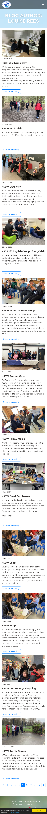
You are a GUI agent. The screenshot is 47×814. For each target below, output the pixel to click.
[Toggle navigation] (42, 4)
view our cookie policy (13, 812)
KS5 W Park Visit (12, 128)
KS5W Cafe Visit (11, 186)
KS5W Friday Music (13, 439)
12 (39, 785)
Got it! (39, 811)
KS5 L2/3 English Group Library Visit (23, 251)
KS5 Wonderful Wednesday (18, 310)
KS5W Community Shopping (19, 688)
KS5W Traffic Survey (14, 751)
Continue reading (11, 91)
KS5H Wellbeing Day (14, 63)
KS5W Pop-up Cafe (13, 376)
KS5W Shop (9, 562)
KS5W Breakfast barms (16, 496)
